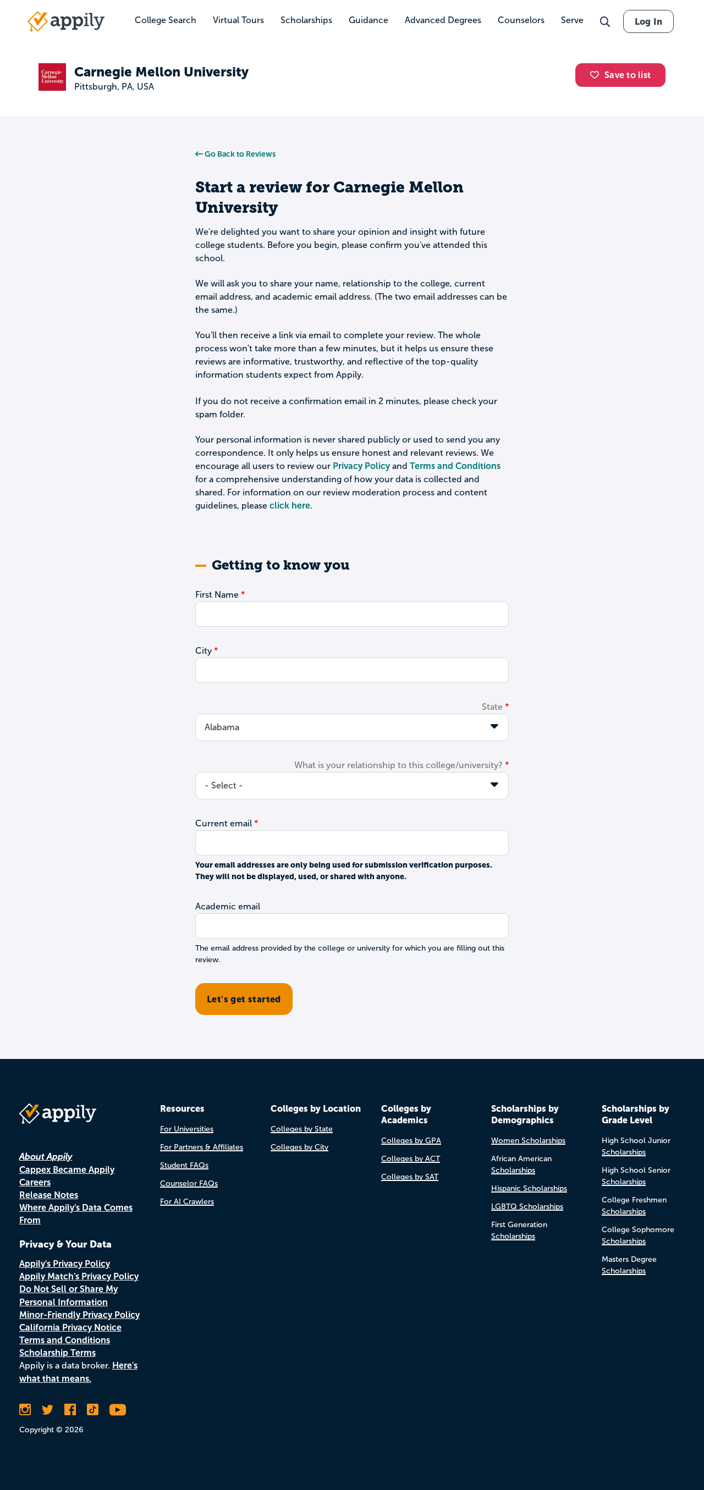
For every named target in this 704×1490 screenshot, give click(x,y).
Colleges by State (302, 1129)
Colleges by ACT (410, 1159)
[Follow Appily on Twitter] (47, 1409)
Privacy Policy (361, 466)
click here (290, 505)
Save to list (627, 75)
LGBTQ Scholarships (527, 1206)
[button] (597, 74)
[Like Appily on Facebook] (70, 1409)
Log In (648, 21)
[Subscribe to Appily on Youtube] (117, 1409)
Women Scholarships (528, 1140)
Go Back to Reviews (239, 154)
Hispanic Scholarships (529, 1188)
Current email (223, 823)
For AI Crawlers (187, 1201)
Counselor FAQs (189, 1183)
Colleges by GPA (411, 1140)
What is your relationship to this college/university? (398, 765)
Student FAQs (184, 1165)
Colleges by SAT (409, 1177)
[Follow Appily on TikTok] (92, 1409)
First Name (217, 594)
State (492, 706)
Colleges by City (299, 1147)
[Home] (66, 21)
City (203, 650)
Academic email (227, 906)
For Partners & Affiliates (201, 1147)
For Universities (186, 1129)
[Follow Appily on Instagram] (25, 1409)
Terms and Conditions (455, 466)
